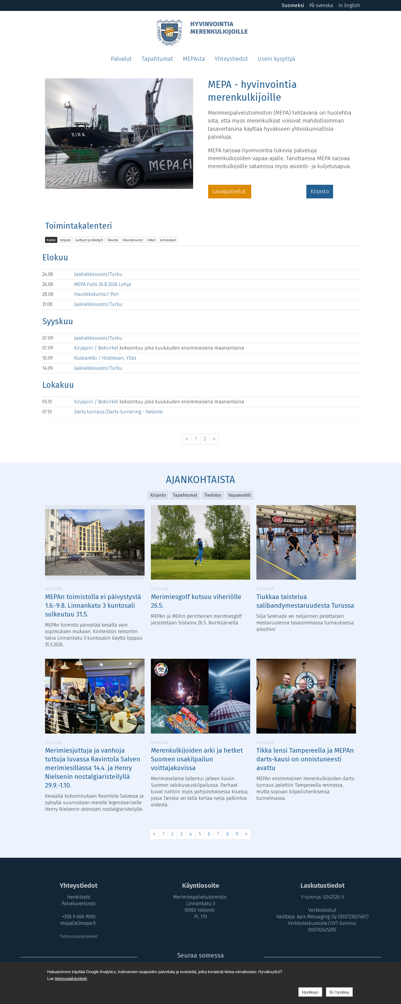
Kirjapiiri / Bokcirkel (96, 348)
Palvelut (121, 58)
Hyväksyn (310, 992)
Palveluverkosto (78, 904)
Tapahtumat (157, 58)
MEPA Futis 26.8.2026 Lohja (102, 284)
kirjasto (65, 239)
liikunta (112, 239)
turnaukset (168, 239)
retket (151, 239)
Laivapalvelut (229, 191)
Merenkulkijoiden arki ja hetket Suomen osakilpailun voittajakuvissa (197, 759)
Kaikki (51, 239)
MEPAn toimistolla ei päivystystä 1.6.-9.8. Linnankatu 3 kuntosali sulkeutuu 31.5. (93, 605)
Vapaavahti (239, 495)
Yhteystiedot (231, 58)
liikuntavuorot (133, 239)
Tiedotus (213, 495)
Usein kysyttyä (276, 58)
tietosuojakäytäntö (71, 978)
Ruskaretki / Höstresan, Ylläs (105, 358)
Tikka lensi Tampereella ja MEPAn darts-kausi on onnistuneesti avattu (305, 759)
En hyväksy (339, 992)
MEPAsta (194, 58)
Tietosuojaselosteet (79, 936)
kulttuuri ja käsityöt (89, 239)
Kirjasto (319, 191)
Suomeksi (293, 5)
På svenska (321, 5)
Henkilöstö (78, 897)
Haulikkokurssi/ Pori (96, 294)
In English (349, 5)
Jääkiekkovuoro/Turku (98, 274)
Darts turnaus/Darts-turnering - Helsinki (118, 412)
